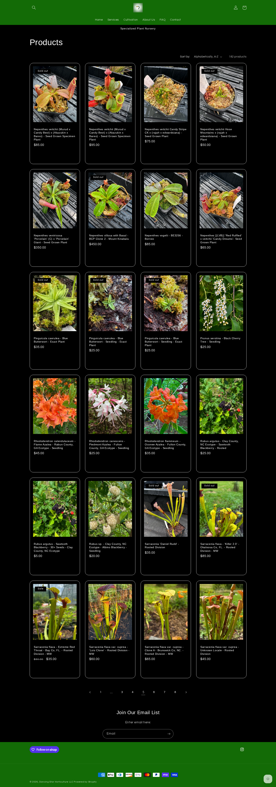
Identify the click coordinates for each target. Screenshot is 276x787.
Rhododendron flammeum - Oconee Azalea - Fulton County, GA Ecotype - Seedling (165, 445)
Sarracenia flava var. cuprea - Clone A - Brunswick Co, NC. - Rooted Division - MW (164, 650)
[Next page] (186, 692)
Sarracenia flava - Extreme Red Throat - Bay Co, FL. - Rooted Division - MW (54, 650)
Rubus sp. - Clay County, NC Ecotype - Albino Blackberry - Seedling (108, 547)
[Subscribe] (169, 733)
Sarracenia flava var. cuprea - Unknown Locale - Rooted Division (219, 650)
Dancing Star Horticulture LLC (56, 782)
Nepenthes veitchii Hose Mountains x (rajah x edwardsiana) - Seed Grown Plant (218, 134)
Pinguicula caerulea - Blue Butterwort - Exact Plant (51, 340)
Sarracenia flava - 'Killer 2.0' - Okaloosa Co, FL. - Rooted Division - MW (219, 547)
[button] (34, 7)
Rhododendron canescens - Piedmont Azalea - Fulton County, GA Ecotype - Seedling (109, 445)
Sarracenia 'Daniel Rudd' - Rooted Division (162, 545)
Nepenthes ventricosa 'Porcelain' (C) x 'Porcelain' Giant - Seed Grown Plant (51, 239)
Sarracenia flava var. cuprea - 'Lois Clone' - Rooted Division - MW (109, 650)
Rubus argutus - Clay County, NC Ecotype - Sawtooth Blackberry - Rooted (219, 445)
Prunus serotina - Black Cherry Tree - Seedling (220, 340)
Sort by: (185, 56)
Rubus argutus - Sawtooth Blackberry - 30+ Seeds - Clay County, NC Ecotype (53, 547)
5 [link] (143, 692)
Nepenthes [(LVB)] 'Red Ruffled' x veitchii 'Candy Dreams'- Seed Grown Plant (221, 239)
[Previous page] (90, 692)
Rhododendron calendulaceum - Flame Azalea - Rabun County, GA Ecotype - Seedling (54, 445)
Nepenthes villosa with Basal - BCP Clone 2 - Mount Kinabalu (109, 237)
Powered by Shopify (85, 782)
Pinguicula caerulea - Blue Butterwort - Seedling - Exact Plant (108, 342)
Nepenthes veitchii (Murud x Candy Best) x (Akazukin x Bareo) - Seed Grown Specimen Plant (54, 134)
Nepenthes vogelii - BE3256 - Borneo (164, 237)
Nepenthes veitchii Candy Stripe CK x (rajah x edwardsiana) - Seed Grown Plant (165, 132)
